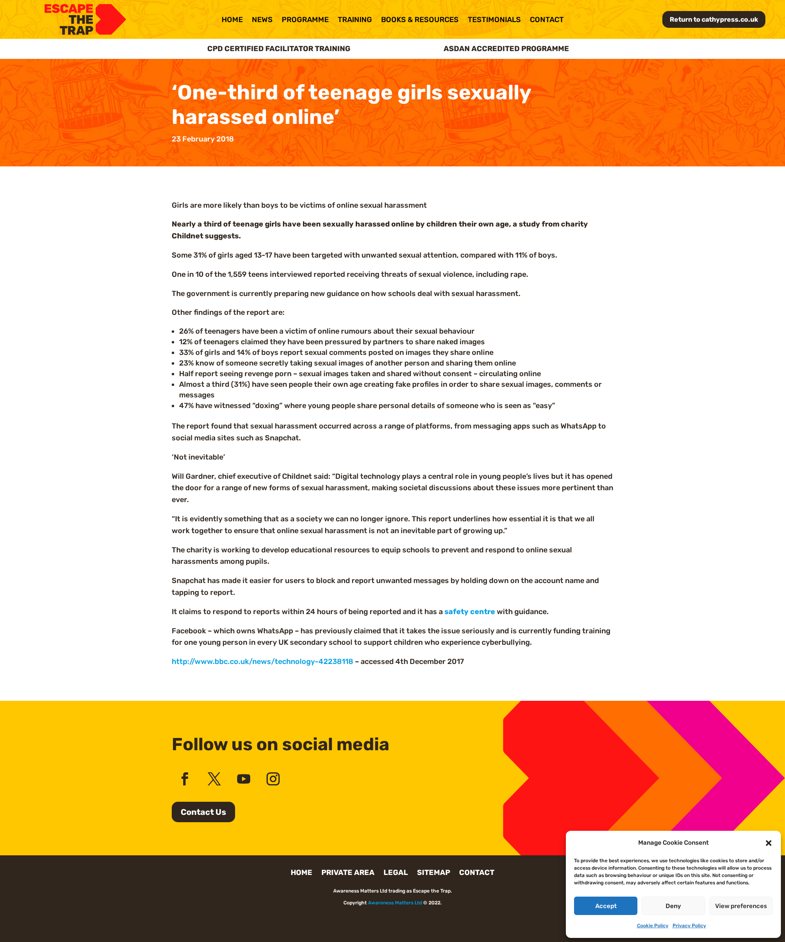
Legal (396, 873)
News (262, 20)
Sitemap (433, 873)
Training (355, 20)
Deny (673, 906)
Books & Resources (420, 20)
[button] (769, 843)
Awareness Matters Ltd (395, 903)
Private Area (348, 873)
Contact (547, 20)
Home (232, 20)
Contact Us (203, 812)
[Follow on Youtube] (244, 779)
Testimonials (494, 20)
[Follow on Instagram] (273, 779)
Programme (305, 20)
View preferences (741, 906)
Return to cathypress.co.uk (714, 19)
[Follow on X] (214, 779)
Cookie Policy (652, 926)
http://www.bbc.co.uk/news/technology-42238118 (262, 661)
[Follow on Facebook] (185, 779)
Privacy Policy (689, 926)
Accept (606, 906)
